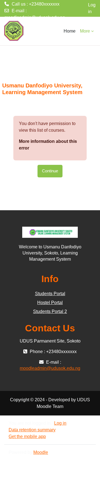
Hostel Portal (50, 302)
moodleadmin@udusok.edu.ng (34, 17)
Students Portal (50, 293)
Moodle (40, 452)
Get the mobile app (27, 436)
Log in (92, 8)
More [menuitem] (85, 31)
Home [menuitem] (70, 31)
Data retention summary (32, 429)
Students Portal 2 (50, 311)
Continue (50, 171)
